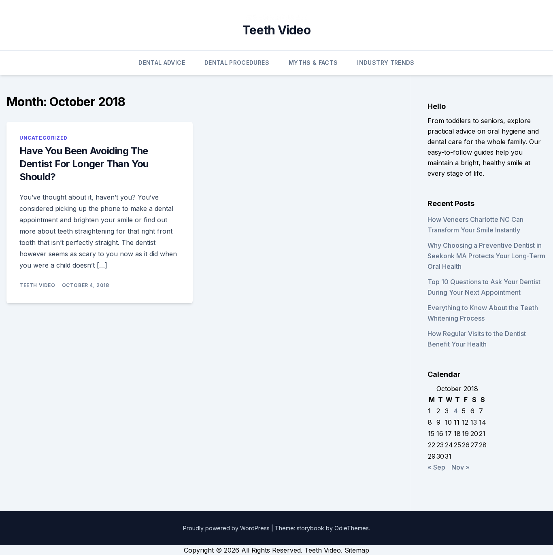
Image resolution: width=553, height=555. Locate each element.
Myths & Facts (313, 62)
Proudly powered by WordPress (227, 528)
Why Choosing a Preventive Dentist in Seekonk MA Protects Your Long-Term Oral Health (486, 255)
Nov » (460, 467)
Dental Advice (161, 62)
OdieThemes (351, 528)
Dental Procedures (236, 62)
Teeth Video (276, 30)
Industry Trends (385, 62)
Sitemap (357, 550)
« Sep (436, 467)
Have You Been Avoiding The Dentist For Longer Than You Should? (84, 164)
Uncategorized (43, 138)
